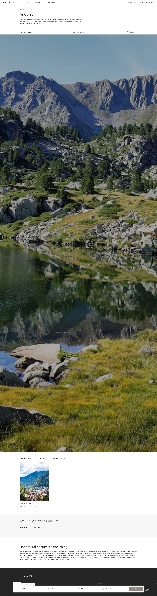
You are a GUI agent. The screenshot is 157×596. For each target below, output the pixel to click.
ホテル (26, 10)
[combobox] (142, 2)
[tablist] (78, 584)
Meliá (21, 10)
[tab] (17, 584)
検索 (136, 589)
